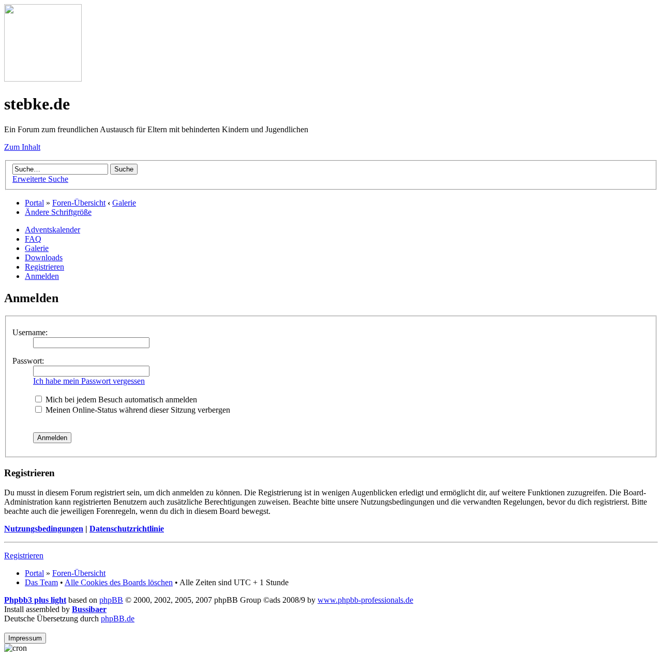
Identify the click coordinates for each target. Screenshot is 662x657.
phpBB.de (117, 618)
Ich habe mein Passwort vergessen (89, 381)
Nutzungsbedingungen (43, 528)
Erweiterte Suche (40, 179)
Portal (34, 202)
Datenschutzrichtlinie (126, 528)
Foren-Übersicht (79, 202)
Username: (30, 332)
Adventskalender (52, 229)
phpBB (111, 600)
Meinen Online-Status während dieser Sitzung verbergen (136, 409)
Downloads (44, 257)
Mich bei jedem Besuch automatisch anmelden (120, 399)
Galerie (124, 202)
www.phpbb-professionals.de (365, 600)
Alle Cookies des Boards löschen (119, 582)
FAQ (33, 238)
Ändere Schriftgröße (58, 212)
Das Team (41, 582)
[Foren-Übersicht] (43, 78)
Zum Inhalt (22, 147)
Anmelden (42, 276)
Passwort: (28, 360)
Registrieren (44, 266)
